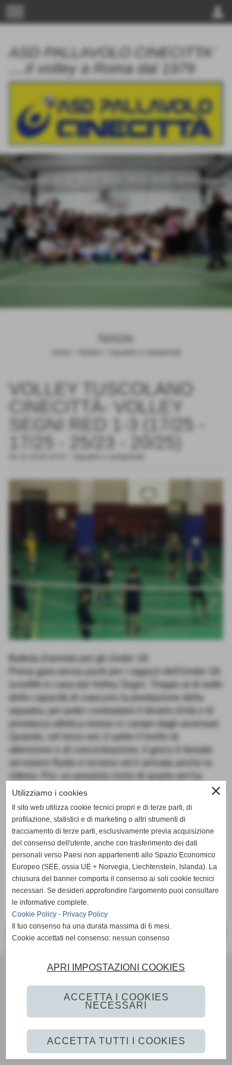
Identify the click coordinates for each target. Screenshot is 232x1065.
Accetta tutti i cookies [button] (116, 1041)
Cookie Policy (34, 914)
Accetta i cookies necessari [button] (116, 1001)
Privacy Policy (85, 914)
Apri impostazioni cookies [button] (116, 967)
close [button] (216, 791)
